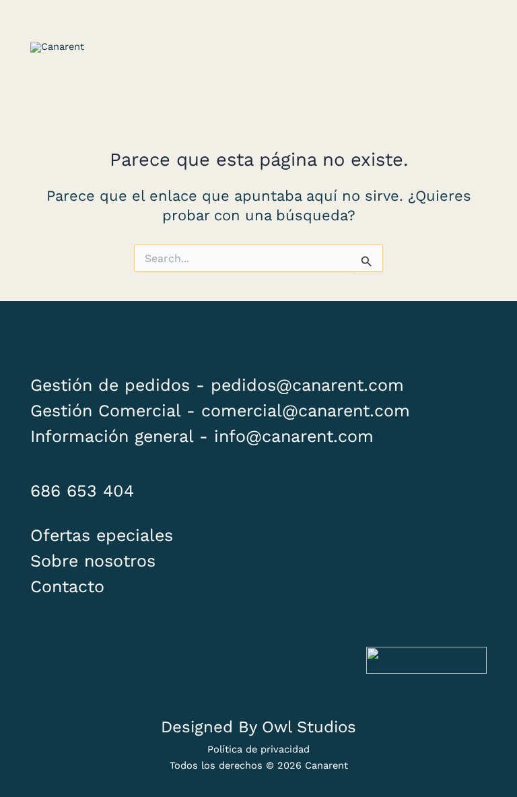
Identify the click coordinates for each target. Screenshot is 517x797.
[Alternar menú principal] (470, 47)
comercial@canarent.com (305, 410)
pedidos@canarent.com (307, 385)
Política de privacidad (258, 749)
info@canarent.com (294, 436)
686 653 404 (82, 491)
